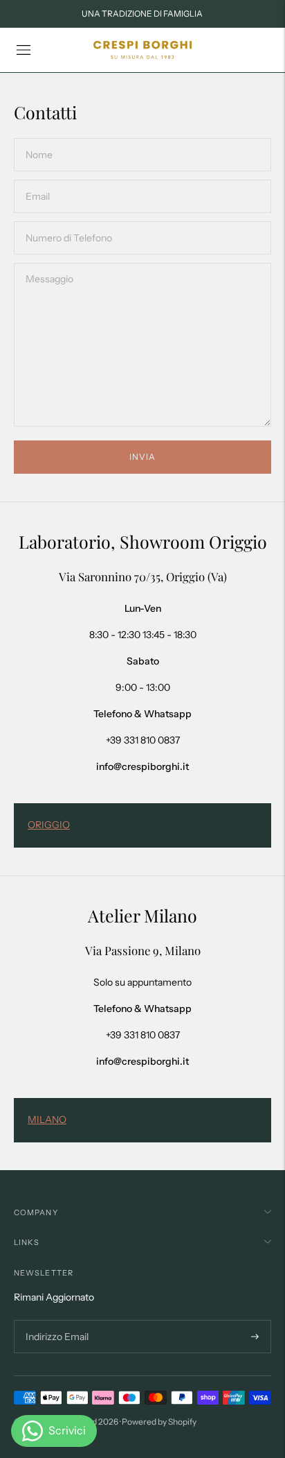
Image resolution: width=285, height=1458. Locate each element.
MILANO (47, 1119)
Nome (39, 137)
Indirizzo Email (55, 1320)
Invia (142, 457)
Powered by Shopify (159, 1421)
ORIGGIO (49, 824)
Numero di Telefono (65, 221)
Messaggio (48, 262)
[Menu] (23, 50)
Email (38, 179)
